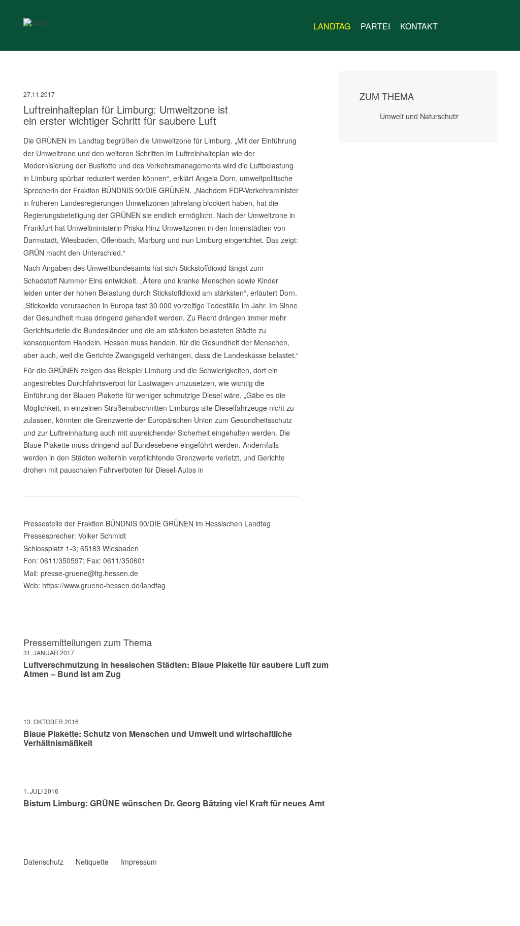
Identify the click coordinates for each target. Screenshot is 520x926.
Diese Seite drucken (294, 833)
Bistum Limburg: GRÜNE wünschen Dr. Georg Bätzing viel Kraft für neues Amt (173, 803)
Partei (375, 26)
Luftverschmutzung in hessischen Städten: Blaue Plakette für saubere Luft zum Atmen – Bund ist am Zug (176, 669)
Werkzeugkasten (452, 22)
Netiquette (92, 861)
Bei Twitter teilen (41, 833)
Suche (490, 22)
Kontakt (419, 26)
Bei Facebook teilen (27, 833)
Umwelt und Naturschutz (419, 116)
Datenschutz (43, 861)
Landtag (331, 26)
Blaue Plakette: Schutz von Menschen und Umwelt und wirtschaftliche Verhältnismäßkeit (157, 738)
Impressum (139, 861)
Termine (471, 26)
